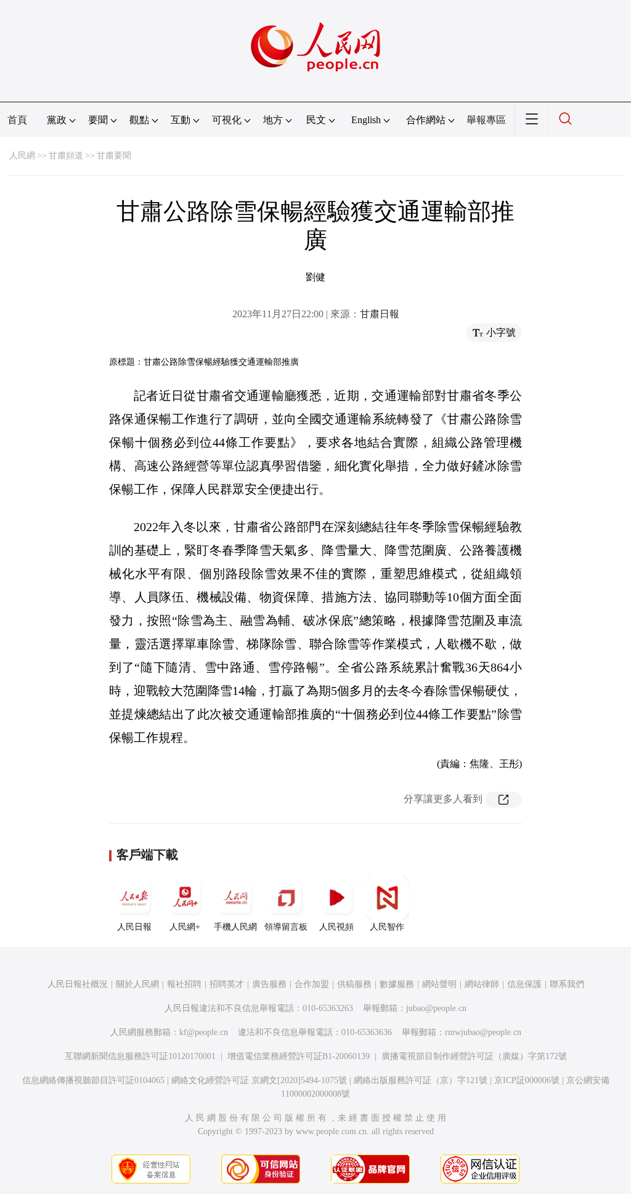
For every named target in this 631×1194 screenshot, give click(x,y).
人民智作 (387, 927)
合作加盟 (312, 984)
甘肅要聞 (114, 155)
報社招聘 (184, 984)
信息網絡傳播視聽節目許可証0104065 (93, 1080)
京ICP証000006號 (527, 1080)
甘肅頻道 (66, 155)
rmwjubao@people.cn (483, 1032)
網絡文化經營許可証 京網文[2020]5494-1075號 (259, 1080)
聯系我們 (567, 984)
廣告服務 (269, 984)
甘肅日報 (379, 314)
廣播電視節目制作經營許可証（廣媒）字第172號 (474, 1056)
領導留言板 (285, 927)
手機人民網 (235, 927)
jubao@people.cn (436, 1008)
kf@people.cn (203, 1032)
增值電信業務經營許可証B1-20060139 (298, 1056)
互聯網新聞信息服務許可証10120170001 (140, 1056)
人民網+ (184, 927)
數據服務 (397, 984)
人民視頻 (336, 927)
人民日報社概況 (77, 984)
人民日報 (134, 927)
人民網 (22, 155)
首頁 (17, 120)
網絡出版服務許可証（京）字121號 (420, 1080)
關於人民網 (137, 984)
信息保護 (524, 984)
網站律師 (482, 984)
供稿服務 (354, 984)
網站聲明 (439, 984)
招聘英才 (227, 984)
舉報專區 (486, 120)
